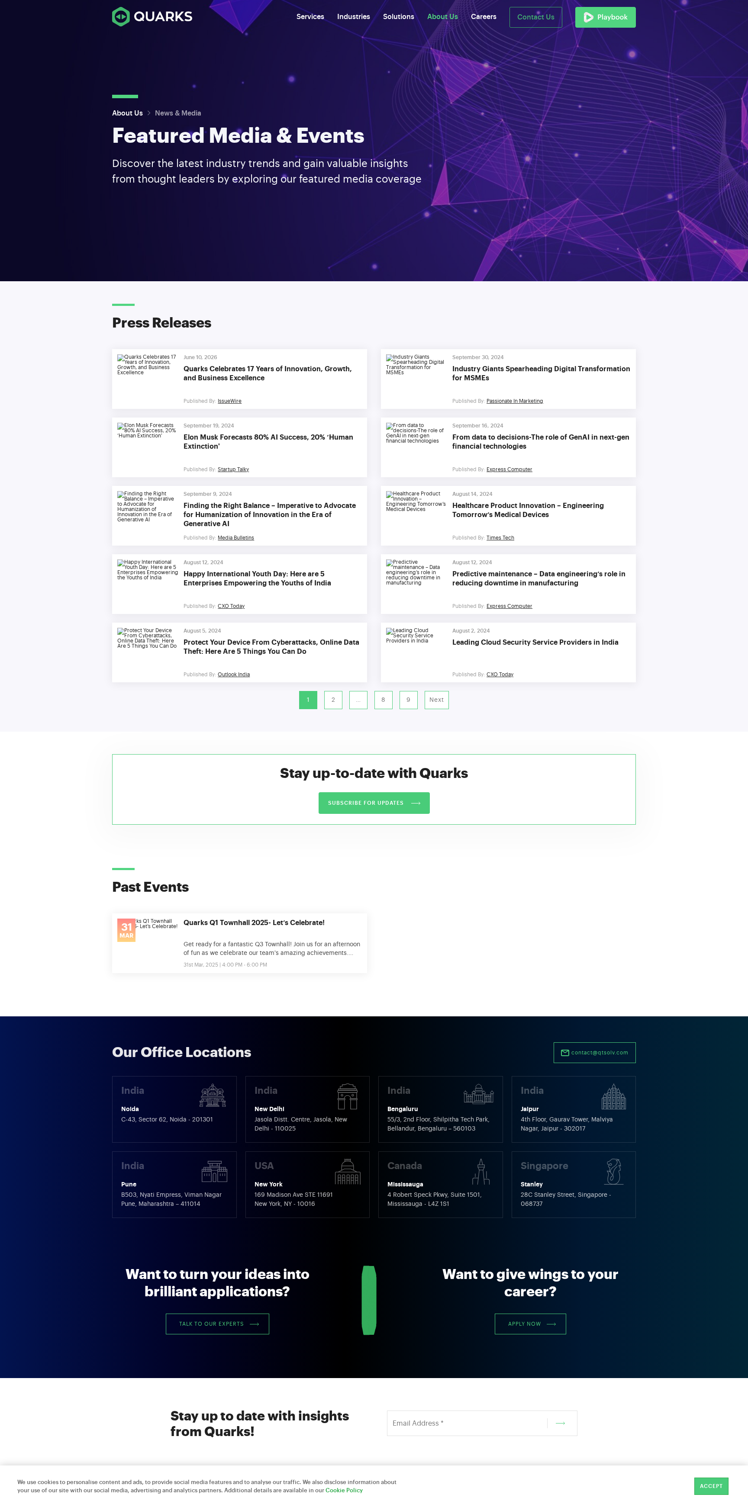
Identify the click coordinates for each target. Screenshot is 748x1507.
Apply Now (524, 1324)
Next (436, 700)
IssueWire (230, 401)
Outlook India (234, 674)
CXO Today (231, 606)
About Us (127, 113)
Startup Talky (233, 469)
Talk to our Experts (211, 1324)
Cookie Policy (344, 1490)
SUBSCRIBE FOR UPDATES (367, 803)
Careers (484, 16)
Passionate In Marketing (515, 401)
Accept (711, 1486)
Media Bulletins (236, 537)
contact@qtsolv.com (599, 1052)
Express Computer (509, 469)
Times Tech (500, 537)
